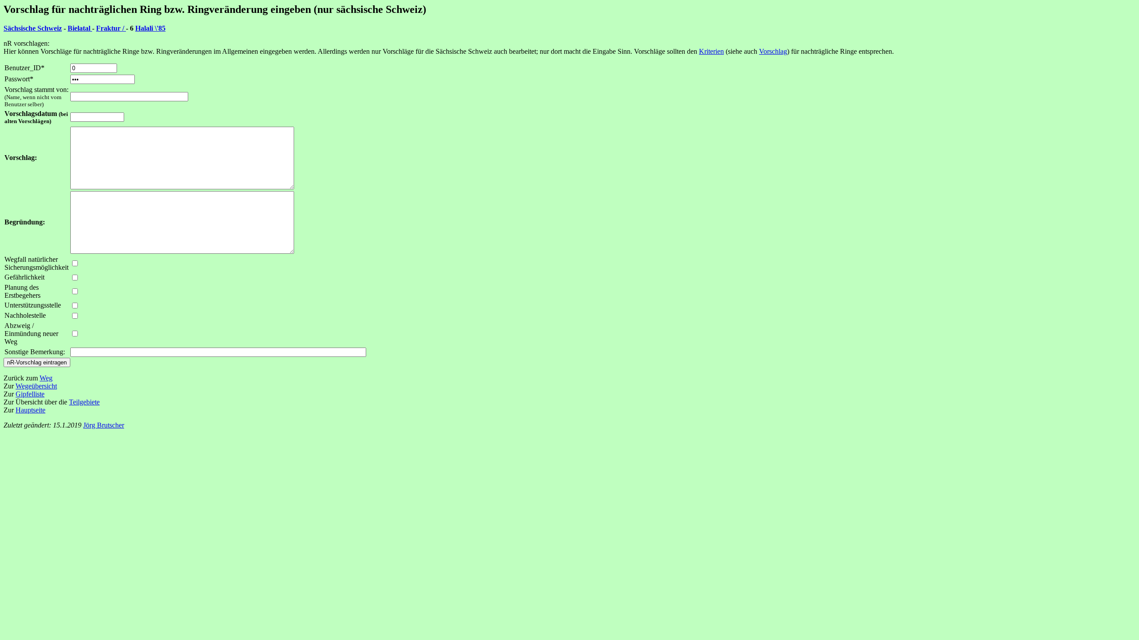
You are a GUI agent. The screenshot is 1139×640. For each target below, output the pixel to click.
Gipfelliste (30, 394)
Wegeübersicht (36, 386)
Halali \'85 (150, 28)
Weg (46, 378)
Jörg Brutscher (103, 425)
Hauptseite (30, 410)
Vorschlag (773, 51)
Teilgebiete (84, 402)
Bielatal (80, 28)
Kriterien (711, 51)
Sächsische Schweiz (33, 28)
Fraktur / (111, 28)
